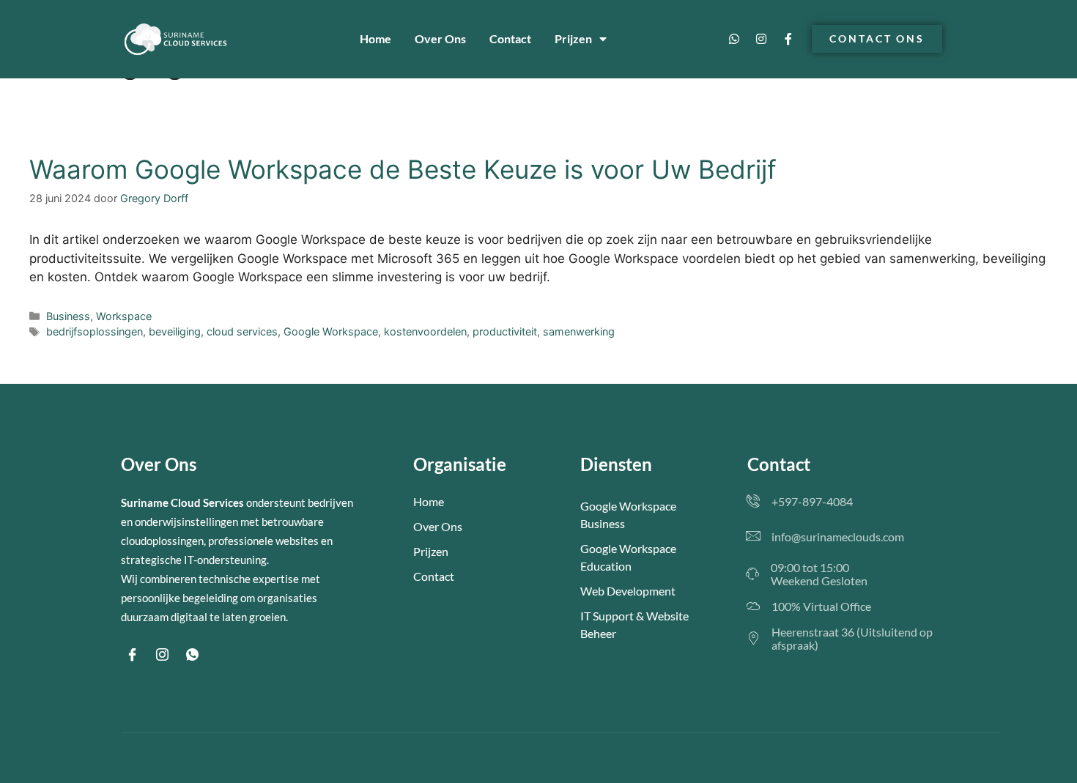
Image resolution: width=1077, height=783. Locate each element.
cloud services (242, 331)
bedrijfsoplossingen (94, 331)
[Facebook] (132, 656)
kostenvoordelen (425, 331)
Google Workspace (331, 331)
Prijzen (573, 38)
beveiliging (175, 331)
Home (375, 38)
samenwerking (579, 331)
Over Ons (440, 38)
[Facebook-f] (788, 39)
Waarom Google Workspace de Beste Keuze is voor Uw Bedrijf (403, 169)
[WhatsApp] (192, 656)
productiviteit (505, 331)
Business (68, 316)
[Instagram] (761, 39)
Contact (510, 38)
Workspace (124, 316)
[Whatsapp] (734, 39)
